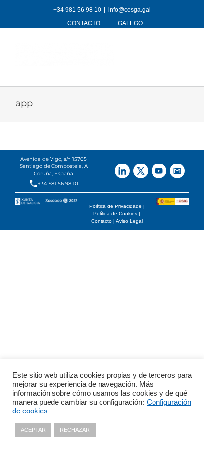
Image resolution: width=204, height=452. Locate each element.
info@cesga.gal (129, 9)
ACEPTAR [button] (33, 430)
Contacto (101, 221)
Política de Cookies (115, 213)
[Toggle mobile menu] (183, 48)
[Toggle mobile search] (163, 48)
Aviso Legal (129, 221)
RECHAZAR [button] (75, 430)
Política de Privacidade (115, 206)
